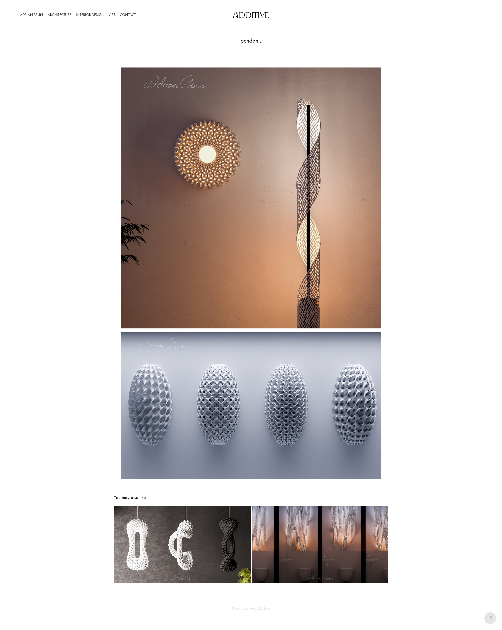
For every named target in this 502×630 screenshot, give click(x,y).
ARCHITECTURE (59, 14)
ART (112, 14)
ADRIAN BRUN (31, 14)
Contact (128, 14)
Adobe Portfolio (259, 608)
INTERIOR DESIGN (90, 14)
